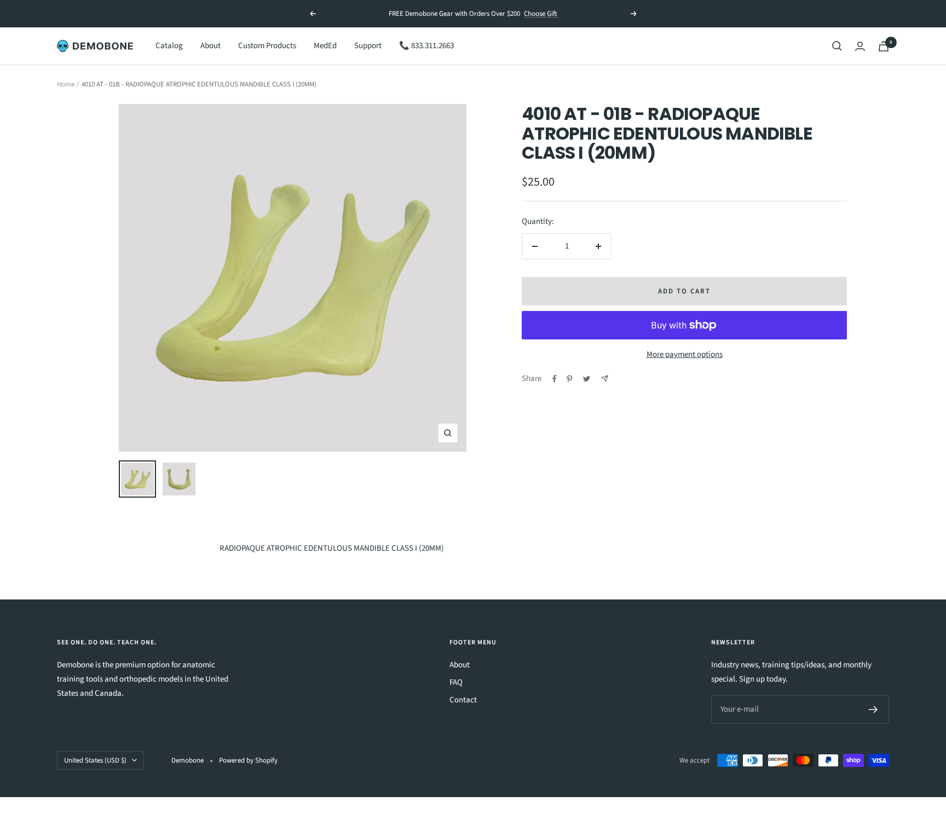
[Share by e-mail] (604, 378)
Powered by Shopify (248, 760)
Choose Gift (540, 10)
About (210, 45)
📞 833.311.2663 (426, 45)
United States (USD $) (95, 760)
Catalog (169, 45)
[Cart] (883, 46)
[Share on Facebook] (554, 379)
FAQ (456, 682)
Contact (463, 700)
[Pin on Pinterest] (569, 379)
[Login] (860, 46)
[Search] (837, 46)
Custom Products (267, 45)
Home (65, 84)
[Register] (873, 709)
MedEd (325, 45)
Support (368, 45)
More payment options (685, 354)
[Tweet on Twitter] (586, 379)
